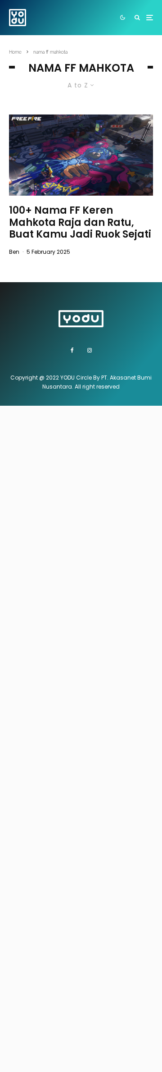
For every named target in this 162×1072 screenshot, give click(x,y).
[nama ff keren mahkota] (81, 155)
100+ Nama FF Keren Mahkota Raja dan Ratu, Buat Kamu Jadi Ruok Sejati (80, 222)
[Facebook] (72, 350)
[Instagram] (90, 350)
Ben (14, 252)
